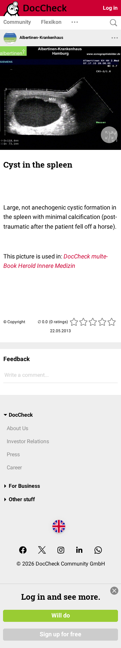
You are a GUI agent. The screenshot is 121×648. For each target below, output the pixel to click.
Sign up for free (60, 634)
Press (13, 454)
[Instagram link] (61, 550)
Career (14, 467)
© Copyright (14, 321)
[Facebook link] (23, 550)
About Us (17, 428)
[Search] (112, 23)
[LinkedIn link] (79, 550)
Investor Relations (28, 441)
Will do (60, 615)
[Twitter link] (42, 550)
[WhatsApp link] (98, 550)
